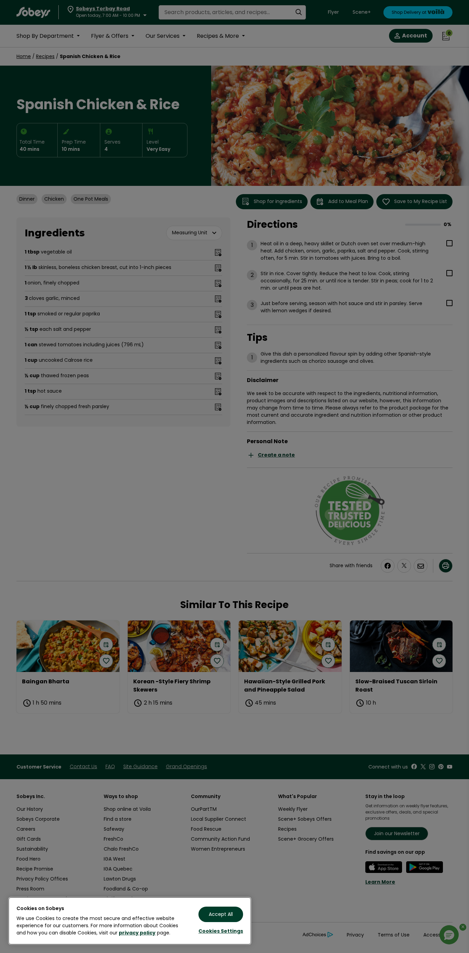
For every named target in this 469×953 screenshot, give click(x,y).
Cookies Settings (220, 931)
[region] (129, 921)
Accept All (221, 914)
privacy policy (137, 932)
